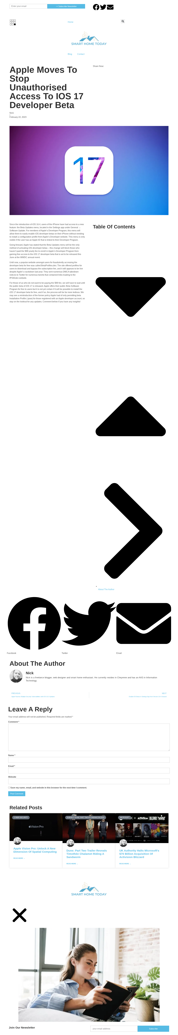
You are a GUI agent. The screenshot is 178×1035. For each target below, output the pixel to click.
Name (11, 755)
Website (12, 777)
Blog (70, 54)
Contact (80, 54)
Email (11, 766)
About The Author (106, 589)
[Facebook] (96, 7)
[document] (89, 970)
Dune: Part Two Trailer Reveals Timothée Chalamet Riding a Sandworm (86, 854)
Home (70, 22)
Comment (13, 722)
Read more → (19, 858)
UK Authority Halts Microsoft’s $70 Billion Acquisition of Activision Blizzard (139, 854)
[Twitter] (103, 7)
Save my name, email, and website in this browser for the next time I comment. (48, 788)
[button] (123, 21)
